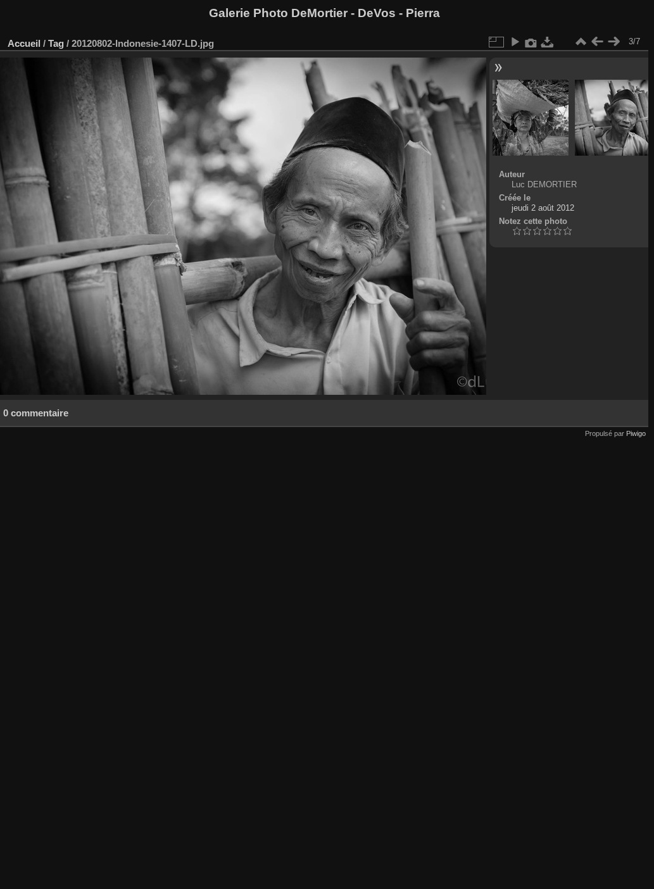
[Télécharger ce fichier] (547, 42)
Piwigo (636, 433)
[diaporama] (514, 42)
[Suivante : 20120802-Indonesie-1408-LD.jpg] (613, 42)
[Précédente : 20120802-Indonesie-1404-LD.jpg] (597, 42)
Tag (56, 43)
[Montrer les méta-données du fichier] (531, 42)
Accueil (24, 43)
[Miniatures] (580, 42)
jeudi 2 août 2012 (543, 208)
